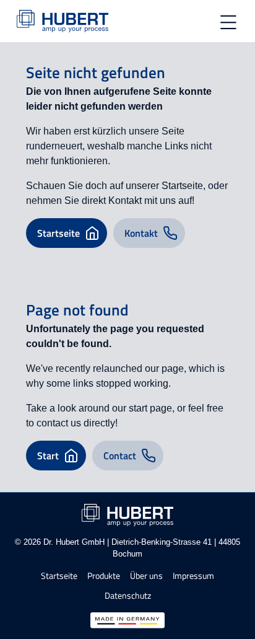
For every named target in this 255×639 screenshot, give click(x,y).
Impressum (193, 576)
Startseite (59, 576)
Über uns (146, 576)
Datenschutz (128, 595)
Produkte (103, 576)
